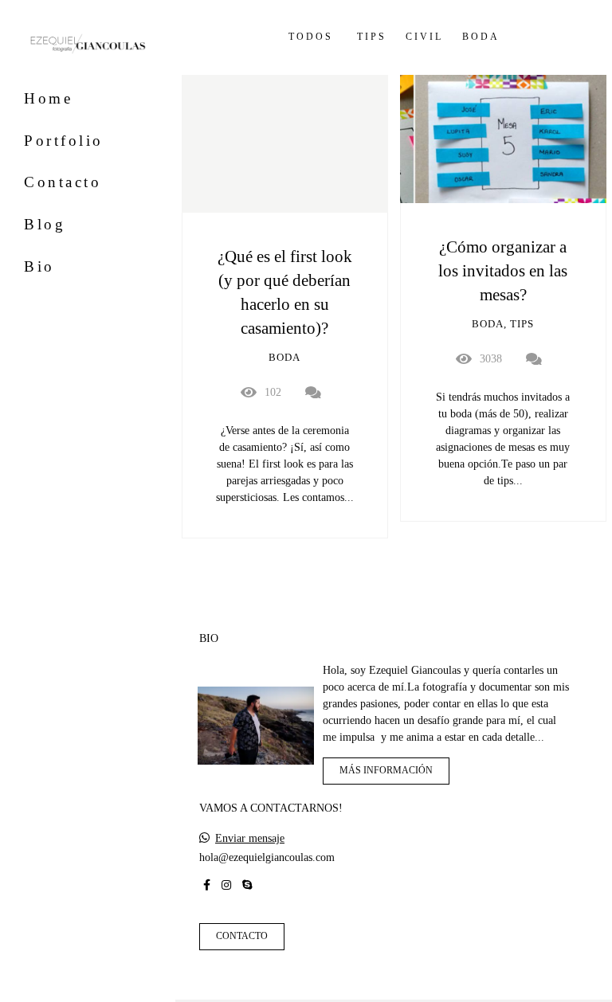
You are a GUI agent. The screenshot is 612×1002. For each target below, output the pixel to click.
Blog (44, 224)
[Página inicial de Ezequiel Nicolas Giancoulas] (87, 45)
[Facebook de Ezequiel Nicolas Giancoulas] (206, 885)
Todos (310, 37)
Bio (39, 266)
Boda (481, 37)
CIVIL (424, 37)
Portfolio (64, 140)
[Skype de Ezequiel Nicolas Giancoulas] (247, 885)
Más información (386, 770)
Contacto (62, 182)
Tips (371, 37)
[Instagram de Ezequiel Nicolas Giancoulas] (226, 885)
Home (48, 98)
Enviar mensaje (249, 838)
